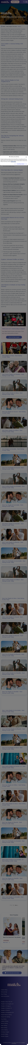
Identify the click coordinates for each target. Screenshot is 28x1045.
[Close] (26, 157)
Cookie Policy (13, 161)
